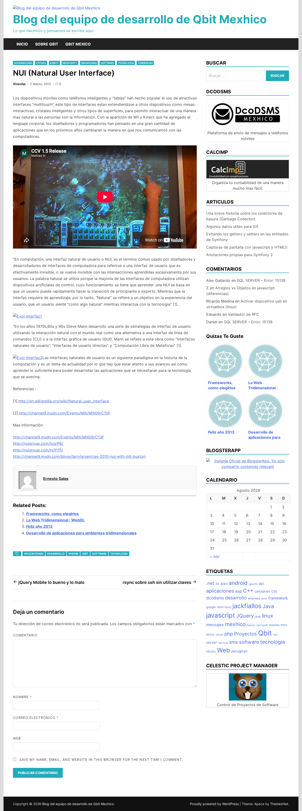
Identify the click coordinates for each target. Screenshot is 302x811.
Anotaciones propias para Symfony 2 (239, 254)
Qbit (85, 553)
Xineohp (19, 84)
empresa (254, 598)
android (238, 583)
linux (267, 616)
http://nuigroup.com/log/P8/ (38, 443)
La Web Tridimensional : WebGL (55, 520)
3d (217, 584)
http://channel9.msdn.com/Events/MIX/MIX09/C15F (64, 413)
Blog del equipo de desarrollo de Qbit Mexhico (140, 19)
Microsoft (70, 62)
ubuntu (211, 651)
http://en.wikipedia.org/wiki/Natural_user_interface (63, 401)
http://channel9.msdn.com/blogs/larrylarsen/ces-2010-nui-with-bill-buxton (79, 456)
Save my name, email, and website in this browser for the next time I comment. (101, 760)
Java (268, 606)
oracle (219, 634)
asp (238, 591)
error (264, 598)
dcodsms (215, 597)
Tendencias (145, 62)
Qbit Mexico (78, 44)
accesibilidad (23, 62)
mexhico (235, 624)
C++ (248, 591)
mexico (251, 625)
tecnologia (126, 62)
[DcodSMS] (247, 127)
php (228, 634)
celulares (262, 591)
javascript (220, 615)
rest (275, 634)
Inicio (22, 44)
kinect (54, 62)
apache (253, 584)
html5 (228, 607)
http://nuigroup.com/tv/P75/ (38, 450)
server (211, 642)
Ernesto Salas (55, 478)
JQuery (245, 616)
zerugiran (239, 651)
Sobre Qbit (46, 44)
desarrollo (56, 553)
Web (17, 738)
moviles (274, 625)
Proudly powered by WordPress (215, 804)
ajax (223, 583)
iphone (73, 553)
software (107, 62)
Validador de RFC (243, 314)
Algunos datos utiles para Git (232, 226)
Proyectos (245, 634)
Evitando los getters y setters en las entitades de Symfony (247, 237)
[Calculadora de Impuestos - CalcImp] (247, 177)
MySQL (210, 634)
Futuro (41, 62)
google (211, 607)
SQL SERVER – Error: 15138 (261, 280)
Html (220, 607)
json (258, 616)
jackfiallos (246, 606)
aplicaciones (33, 553)
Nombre (22, 697)
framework (278, 598)
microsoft (262, 625)
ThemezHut (279, 804)
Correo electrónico (36, 718)
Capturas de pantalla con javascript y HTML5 (246, 247)
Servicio (223, 642)
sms (233, 642)
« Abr (215, 556)
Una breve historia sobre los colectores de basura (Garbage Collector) (244, 216)
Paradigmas (89, 62)
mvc (284, 625)
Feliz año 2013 (39, 526)
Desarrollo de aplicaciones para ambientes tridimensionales (81, 533)
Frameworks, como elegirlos (52, 513)
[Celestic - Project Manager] (247, 699)
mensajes (215, 624)
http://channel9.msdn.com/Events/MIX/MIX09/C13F (58, 437)
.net (210, 583)
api (261, 583)
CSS (274, 591)
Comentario (25, 635)
